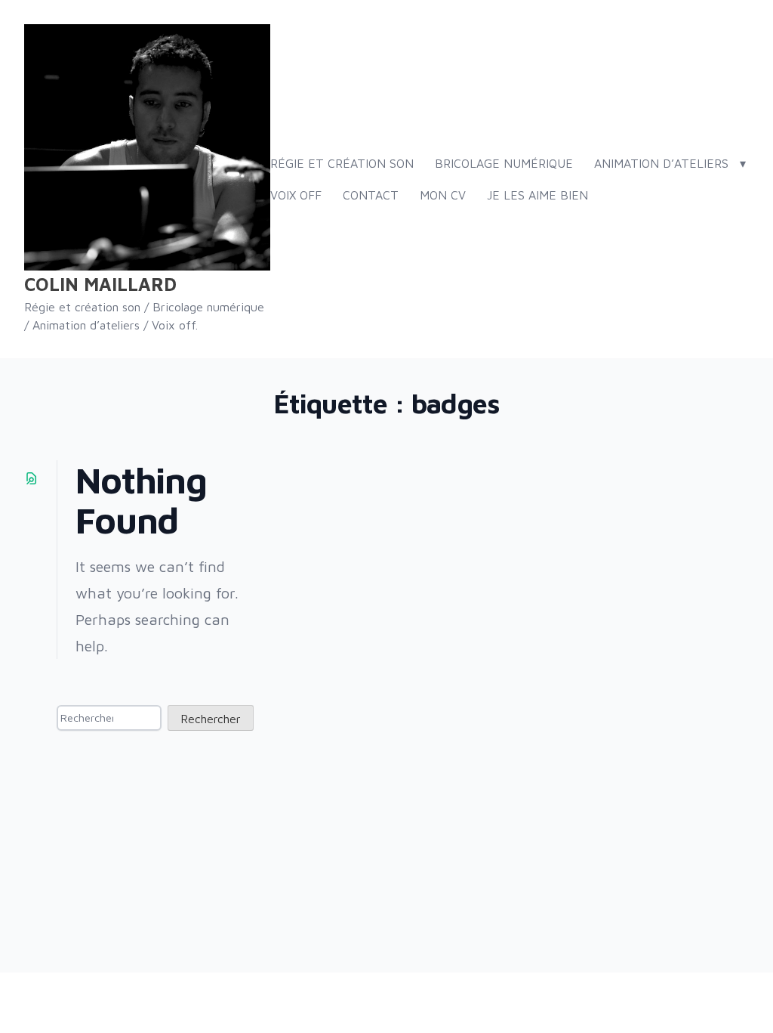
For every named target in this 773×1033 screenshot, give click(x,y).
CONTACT (371, 195)
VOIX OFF (296, 195)
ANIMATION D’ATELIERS (661, 163)
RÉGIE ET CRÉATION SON (342, 163)
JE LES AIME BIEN (537, 195)
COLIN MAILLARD (100, 284)
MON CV (443, 195)
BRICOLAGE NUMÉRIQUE (504, 163)
